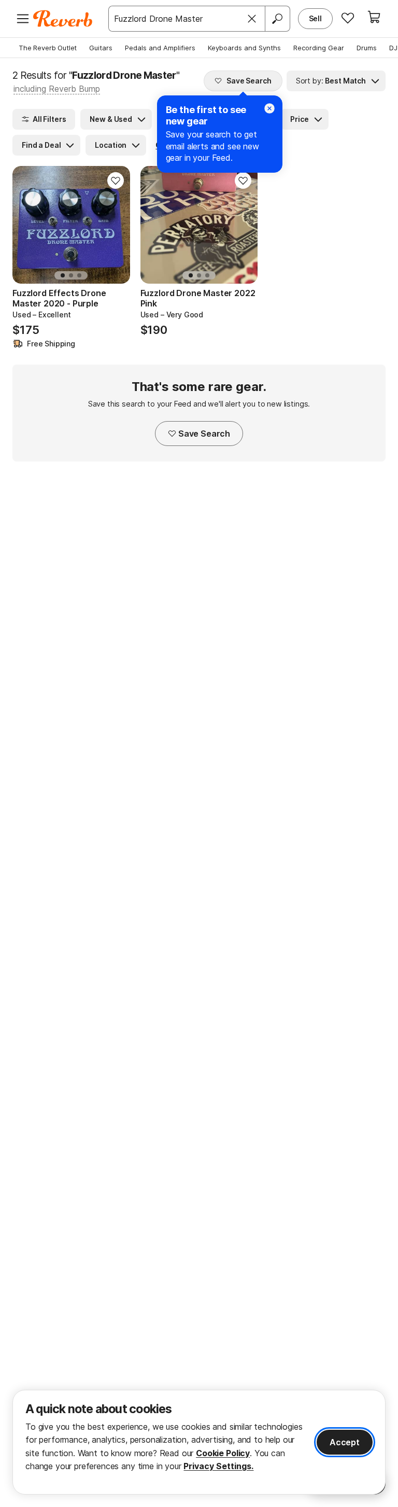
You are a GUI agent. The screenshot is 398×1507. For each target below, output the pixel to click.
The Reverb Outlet (48, 48)
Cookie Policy (223, 1453)
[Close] (251, 18)
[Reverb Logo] (63, 18)
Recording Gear (318, 48)
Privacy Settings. (218, 1466)
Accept (345, 1442)
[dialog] (199, 1442)
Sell (315, 18)
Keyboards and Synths (244, 48)
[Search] (277, 18)
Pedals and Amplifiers (160, 48)
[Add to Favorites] (115, 180)
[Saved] (347, 17)
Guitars (100, 48)
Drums (367, 48)
